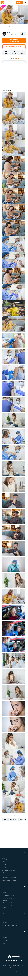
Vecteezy (4, 858)
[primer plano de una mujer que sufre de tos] (13, 708)
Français (4, 947)
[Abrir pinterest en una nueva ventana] (13, 961)
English (4, 936)
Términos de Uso (8, 972)
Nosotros (4, 923)
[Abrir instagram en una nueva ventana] (8, 961)
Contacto (4, 921)
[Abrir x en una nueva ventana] (18, 961)
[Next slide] (21, 819)
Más (3, 950)
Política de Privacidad (18, 972)
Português (5, 941)
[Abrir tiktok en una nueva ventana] (16, 961)
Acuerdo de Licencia (7, 889)
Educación (5, 866)
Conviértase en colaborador (9, 926)
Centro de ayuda (6, 918)
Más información (8, 61)
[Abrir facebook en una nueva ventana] (6, 961)
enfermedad (13, 818)
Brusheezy (5, 855)
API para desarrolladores (8, 869)
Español (4, 938)
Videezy (4, 861)
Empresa (4, 863)
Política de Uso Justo (13, 973)
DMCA (4, 891)
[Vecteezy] (2, 2)
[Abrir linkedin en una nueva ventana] (11, 961)
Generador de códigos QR (9, 879)
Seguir (22, 34)
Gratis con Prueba (14, 40)
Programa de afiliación (8, 894)
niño (5, 818)
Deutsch (4, 944)
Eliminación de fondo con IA (9, 877)
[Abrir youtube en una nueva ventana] (21, 961)
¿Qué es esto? (17, 58)
